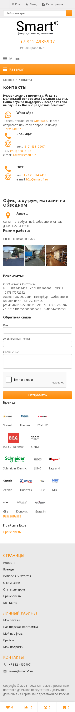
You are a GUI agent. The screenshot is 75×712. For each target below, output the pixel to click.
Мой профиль (13, 633)
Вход (33, 4)
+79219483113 (13, 129)
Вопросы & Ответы (17, 576)
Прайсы (8, 640)
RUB (15, 4)
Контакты (10, 603)
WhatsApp (40, 121)
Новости (9, 563)
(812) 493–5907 (34, 146)
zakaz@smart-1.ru (25, 155)
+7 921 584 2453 (35, 175)
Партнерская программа (20, 627)
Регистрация (54, 4)
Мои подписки (13, 647)
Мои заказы (11, 620)
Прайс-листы (12, 532)
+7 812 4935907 (37, 41)
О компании (11, 583)
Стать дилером (14, 589)
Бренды (8, 569)
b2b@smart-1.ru (37, 179)
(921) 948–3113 (20, 151)
